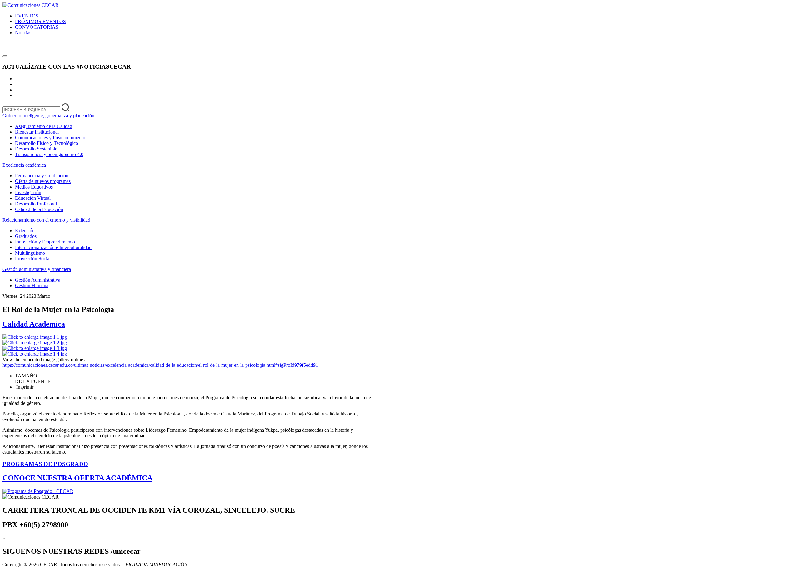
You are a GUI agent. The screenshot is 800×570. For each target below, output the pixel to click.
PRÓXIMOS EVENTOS (40, 21)
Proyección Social (33, 258)
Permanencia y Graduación (41, 175)
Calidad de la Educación (39, 209)
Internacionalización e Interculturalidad (53, 247)
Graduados (26, 236)
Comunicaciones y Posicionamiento (50, 137)
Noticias (23, 32)
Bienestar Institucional (37, 132)
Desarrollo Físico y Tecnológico (46, 143)
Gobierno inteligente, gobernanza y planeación (48, 115)
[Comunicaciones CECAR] (30, 5)
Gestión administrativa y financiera (36, 269)
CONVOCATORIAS (36, 27)
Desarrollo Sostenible (36, 148)
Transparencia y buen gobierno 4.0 (49, 154)
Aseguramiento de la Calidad (43, 126)
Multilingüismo (30, 253)
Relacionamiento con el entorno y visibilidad (46, 220)
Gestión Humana (31, 285)
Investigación (28, 192)
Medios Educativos (34, 186)
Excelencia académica (24, 165)
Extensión (25, 230)
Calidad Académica (33, 324)
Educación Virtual (33, 198)
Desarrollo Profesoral (36, 203)
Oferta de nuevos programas (43, 181)
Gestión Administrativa (37, 280)
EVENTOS (26, 15)
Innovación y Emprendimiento (45, 241)
